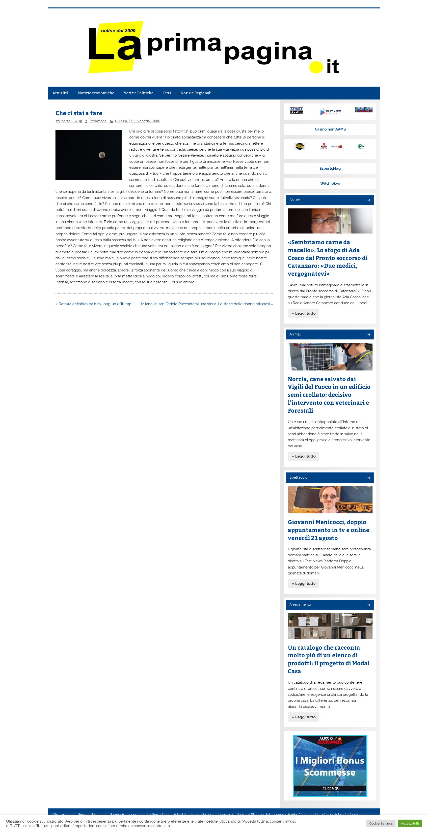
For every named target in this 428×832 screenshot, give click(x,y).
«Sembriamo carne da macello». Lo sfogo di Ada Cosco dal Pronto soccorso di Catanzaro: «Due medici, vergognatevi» (328, 257)
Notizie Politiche (138, 93)
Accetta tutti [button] (410, 823)
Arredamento (300, 604)
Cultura (121, 121)
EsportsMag (330, 168)
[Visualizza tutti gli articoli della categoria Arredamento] (369, 605)
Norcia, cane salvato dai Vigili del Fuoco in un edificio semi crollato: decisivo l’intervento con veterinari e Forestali (329, 394)
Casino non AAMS (330, 129)
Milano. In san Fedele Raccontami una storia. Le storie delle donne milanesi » (207, 304)
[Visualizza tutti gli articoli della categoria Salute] (369, 201)
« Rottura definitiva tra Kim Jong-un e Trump (93, 304)
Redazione (98, 121)
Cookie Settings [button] (381, 823)
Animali (295, 334)
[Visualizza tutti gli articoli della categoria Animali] (369, 335)
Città (167, 93)
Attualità (61, 93)
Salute (295, 200)
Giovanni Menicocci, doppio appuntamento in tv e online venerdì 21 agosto (328, 529)
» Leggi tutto (304, 313)
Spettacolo (298, 477)
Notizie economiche (96, 93)
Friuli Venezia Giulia (144, 121)
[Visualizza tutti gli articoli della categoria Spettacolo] (369, 478)
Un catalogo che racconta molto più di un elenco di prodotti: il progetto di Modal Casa (329, 659)
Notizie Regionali (196, 93)
